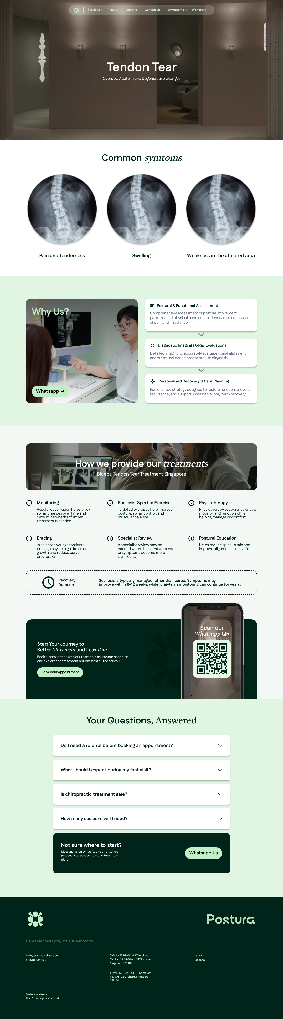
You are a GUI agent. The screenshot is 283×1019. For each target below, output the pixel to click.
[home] (76, 10)
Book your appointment (60, 672)
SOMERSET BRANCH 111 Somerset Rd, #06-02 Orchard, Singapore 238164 (130, 977)
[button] (94, 10)
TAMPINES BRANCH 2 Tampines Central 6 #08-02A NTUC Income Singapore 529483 (130, 959)
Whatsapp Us (203, 853)
